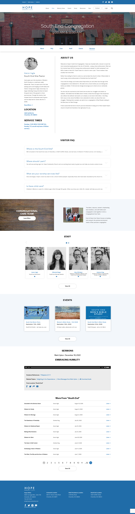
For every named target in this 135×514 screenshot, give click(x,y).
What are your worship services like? (43, 173)
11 (82, 462)
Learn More (27, 218)
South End (38, 2)
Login (106, 8)
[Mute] (105, 367)
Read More (27, 105)
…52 (86, 462)
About (47, 8)
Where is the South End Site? (40, 148)
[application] (67, 367)
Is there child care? (35, 186)
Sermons (92, 48)
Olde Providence (31, 2)
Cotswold (24, 2)
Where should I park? (36, 161)
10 (78, 462)
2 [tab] (68, 242)
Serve (75, 8)
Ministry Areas (61, 8)
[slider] (65, 367)
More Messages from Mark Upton (67, 379)
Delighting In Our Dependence (46, 379)
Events (69, 8)
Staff (70, 48)
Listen (107, 403)
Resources (83, 8)
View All (67, 286)
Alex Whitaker (78, 272)
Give (89, 8)
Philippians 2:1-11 (46, 375)
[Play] (26, 367)
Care (61, 48)
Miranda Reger (56, 272)
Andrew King (100, 272)
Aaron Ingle (34, 272)
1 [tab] (66, 242)
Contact (97, 8)
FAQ (52, 48)
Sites (53, 8)
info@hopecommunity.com (31, 501)
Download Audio (86, 379)
